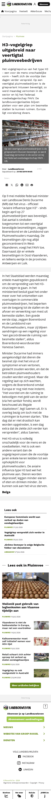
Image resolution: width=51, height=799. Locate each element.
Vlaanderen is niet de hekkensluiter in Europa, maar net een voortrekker (16, 625)
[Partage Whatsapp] (17, 185)
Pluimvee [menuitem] (20, 36)
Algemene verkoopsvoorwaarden (16, 783)
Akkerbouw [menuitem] (36, 11)
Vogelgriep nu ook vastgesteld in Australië (15, 671)
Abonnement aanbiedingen (25, 719)
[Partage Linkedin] (22, 185)
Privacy (41, 783)
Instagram (28, 762)
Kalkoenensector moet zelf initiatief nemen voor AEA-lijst (16, 641)
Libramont (9, 552)
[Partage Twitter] (11, 185)
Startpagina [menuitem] (7, 36)
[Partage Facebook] (6, 185)
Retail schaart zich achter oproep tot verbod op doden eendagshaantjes (16, 657)
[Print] (31, 185)
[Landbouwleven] (19, 4)
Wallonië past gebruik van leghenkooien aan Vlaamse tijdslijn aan (20, 607)
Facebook (28, 756)
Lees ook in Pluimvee (25, 565)
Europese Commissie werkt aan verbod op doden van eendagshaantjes (22, 520)
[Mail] (27, 185)
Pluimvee (8, 527)
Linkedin (28, 769)
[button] (3, 4)
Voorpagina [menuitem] (11, 11)
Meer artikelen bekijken (25, 685)
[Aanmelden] (35, 4)
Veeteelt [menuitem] (23, 11)
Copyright (33, 783)
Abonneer (43, 4)
